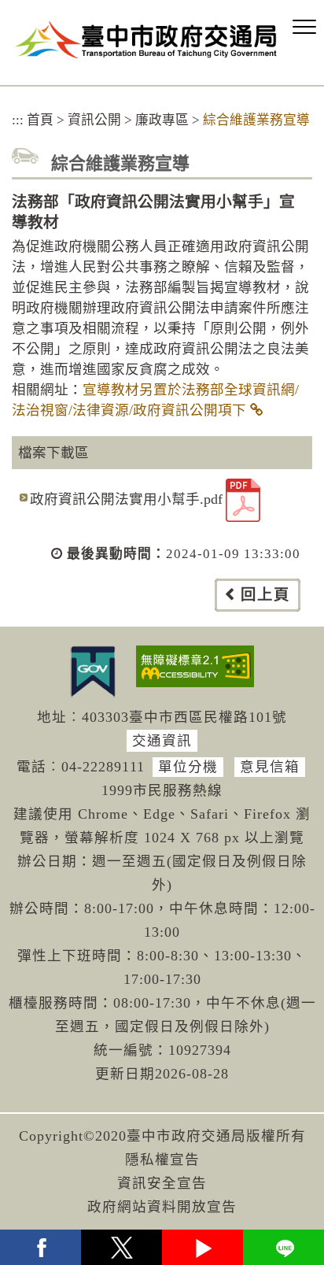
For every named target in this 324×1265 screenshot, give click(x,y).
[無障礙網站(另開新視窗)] (195, 666)
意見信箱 (270, 767)
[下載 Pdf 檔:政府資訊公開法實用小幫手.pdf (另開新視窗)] (243, 500)
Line (283, 1247)
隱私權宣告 (162, 1159)
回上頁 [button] (265, 594)
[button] (304, 27)
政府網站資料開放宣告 (162, 1207)
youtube (202, 1247)
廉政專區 (162, 120)
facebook (40, 1247)
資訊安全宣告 (162, 1183)
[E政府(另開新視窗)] (92, 671)
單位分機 (188, 767)
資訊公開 (94, 120)
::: (18, 120)
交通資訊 (162, 741)
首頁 (40, 120)
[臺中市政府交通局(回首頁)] (146, 39)
